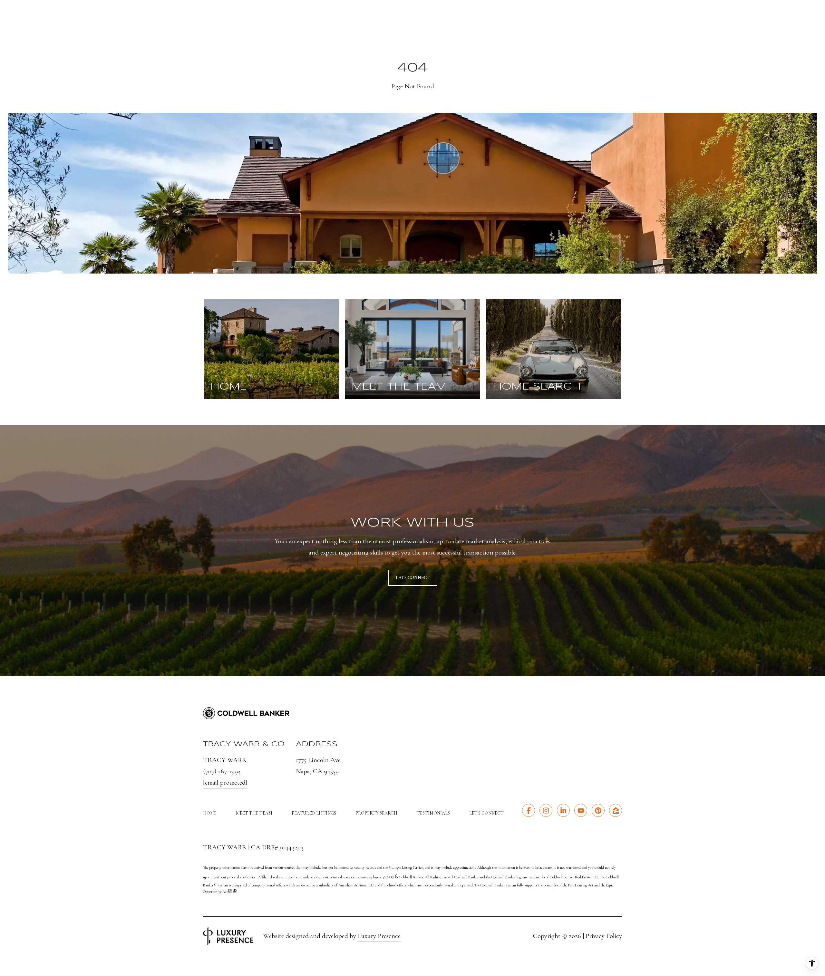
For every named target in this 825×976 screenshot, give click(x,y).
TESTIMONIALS (433, 813)
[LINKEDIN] (563, 810)
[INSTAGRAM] (545, 810)
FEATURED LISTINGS (314, 813)
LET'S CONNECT (486, 813)
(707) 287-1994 (222, 771)
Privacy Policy (604, 936)
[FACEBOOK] (528, 810)
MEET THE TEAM (254, 813)
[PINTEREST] (598, 810)
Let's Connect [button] (413, 577)
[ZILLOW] (615, 810)
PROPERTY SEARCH (376, 813)
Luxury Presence (379, 936)
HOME (210, 813)
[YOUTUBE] (580, 810)
